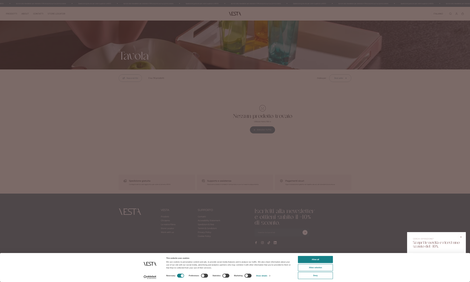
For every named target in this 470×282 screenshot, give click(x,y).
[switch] (204, 276)
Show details (261, 276)
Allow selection (315, 267)
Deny (315, 275)
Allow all (315, 259)
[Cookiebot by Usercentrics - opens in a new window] (150, 277)
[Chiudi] (461, 237)
